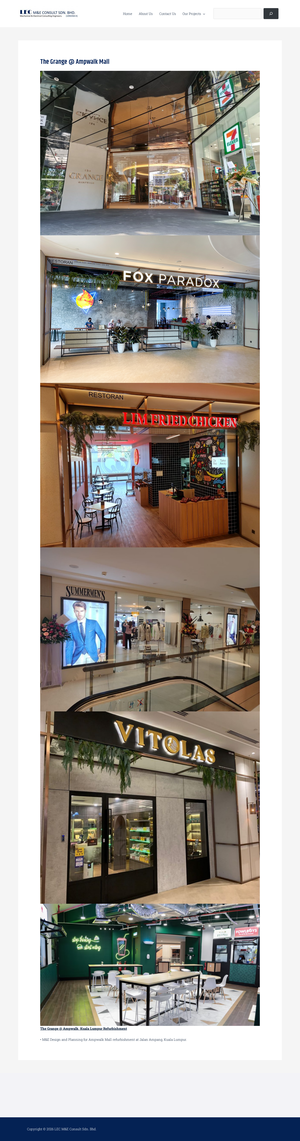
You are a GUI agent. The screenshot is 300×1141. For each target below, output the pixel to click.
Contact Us (167, 13)
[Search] (271, 13)
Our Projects (192, 13)
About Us (146, 13)
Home (127, 13)
